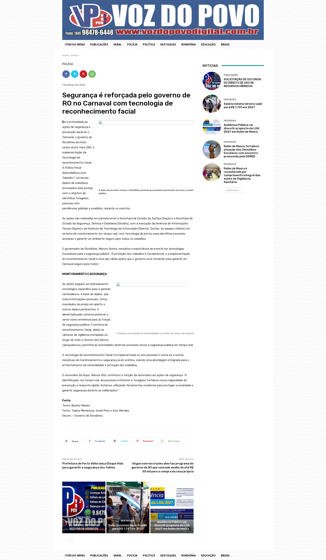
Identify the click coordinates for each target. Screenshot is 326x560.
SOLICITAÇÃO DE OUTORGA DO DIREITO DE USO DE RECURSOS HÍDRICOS (83, 525)
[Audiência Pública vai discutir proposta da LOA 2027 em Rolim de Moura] (172, 507)
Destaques (127, 521)
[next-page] (70, 539)
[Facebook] (66, 74)
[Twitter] (74, 74)
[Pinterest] (83, 74)
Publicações (83, 517)
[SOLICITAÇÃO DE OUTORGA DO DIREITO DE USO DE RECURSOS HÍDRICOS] (83, 507)
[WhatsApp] (92, 74)
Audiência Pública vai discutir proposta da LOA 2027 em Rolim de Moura (172, 525)
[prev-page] (64, 539)
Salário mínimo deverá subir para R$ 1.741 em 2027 (127, 527)
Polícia (74, 55)
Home (65, 55)
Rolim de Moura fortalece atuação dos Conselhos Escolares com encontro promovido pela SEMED (241, 151)
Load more (232, 190)
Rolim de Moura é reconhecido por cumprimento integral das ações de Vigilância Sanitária (242, 175)
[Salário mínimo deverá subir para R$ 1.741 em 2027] (128, 507)
